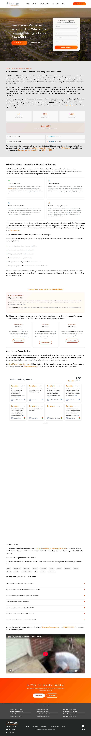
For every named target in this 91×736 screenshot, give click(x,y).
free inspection (14, 230)
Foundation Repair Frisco (42, 709)
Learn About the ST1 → (18, 341)
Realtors (35, 13)
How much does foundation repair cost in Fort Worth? (45, 583)
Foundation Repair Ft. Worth (70, 711)
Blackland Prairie (11, 188)
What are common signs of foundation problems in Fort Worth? (45, 595)
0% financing (65, 148)
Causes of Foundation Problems (45, 9)
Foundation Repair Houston (43, 716)
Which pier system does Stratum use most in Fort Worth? (45, 620)
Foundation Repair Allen (15, 714)
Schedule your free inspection (27, 150)
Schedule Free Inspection (19, 43)
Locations (56, 3)
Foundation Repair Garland (43, 714)
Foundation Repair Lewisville (43, 711)
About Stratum (35, 7)
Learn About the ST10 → (72, 341)
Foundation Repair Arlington (70, 714)
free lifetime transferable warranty (41, 148)
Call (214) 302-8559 (35, 43)
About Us (35, 726)
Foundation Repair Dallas (16, 716)
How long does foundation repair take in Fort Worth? (45, 607)
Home (28, 3)
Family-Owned (51, 141)
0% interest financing (30, 366)
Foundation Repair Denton (69, 709)
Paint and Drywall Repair (45, 11)
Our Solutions (54, 726)
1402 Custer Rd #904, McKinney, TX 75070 (51, 548)
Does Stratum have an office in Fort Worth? (45, 601)
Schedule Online (38, 695)
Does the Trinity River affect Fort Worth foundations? (45, 613)
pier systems (70, 105)
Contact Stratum (79, 4)
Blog (63, 3)
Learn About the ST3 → (45, 342)
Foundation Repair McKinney (17, 711)
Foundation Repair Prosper (69, 716)
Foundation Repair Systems (45, 7)
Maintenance (34, 11)
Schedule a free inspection (50, 627)
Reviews (35, 15)
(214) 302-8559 (47, 150)
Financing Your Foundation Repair (35, 17)
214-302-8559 (10, 730)
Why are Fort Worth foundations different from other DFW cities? (45, 589)
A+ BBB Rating (52, 136)
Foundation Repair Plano (16, 709)
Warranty (35, 9)
